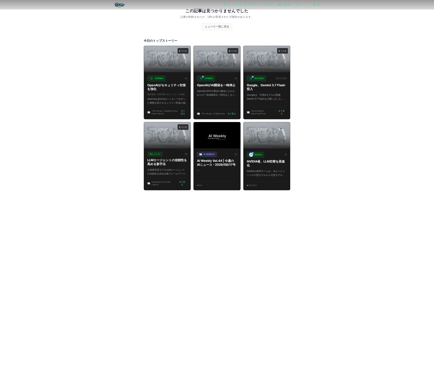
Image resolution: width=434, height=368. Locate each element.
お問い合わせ (284, 4)
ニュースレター (266, 4)
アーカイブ (250, 4)
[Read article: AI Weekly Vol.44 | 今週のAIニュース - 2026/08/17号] (217, 135)
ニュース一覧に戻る (217, 26)
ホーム (227, 4)
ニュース (237, 4)
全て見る (183, 112)
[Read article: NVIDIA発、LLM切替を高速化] (266, 135)
